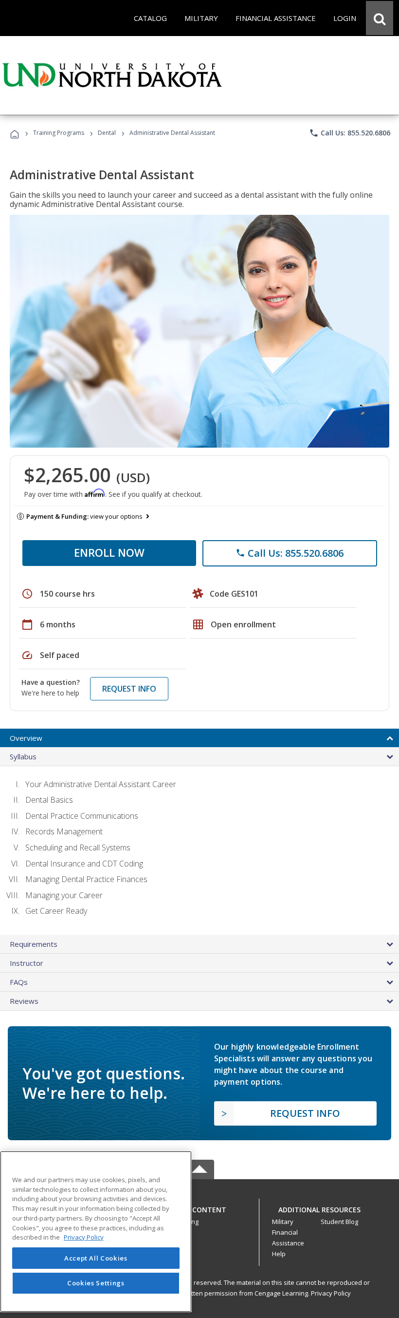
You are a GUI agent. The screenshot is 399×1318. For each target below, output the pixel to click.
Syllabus (23, 756)
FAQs (19, 982)
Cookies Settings (96, 1283)
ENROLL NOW (109, 552)
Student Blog (339, 1221)
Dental (107, 133)
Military (282, 1221)
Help (279, 1253)
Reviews (24, 1001)
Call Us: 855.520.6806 (349, 133)
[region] (96, 1231)
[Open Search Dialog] (379, 18)
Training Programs (58, 133)
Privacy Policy (331, 1293)
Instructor (26, 963)
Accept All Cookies (95, 1258)
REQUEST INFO (129, 688)
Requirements (33, 944)
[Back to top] (199, 1207)
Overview (26, 738)
